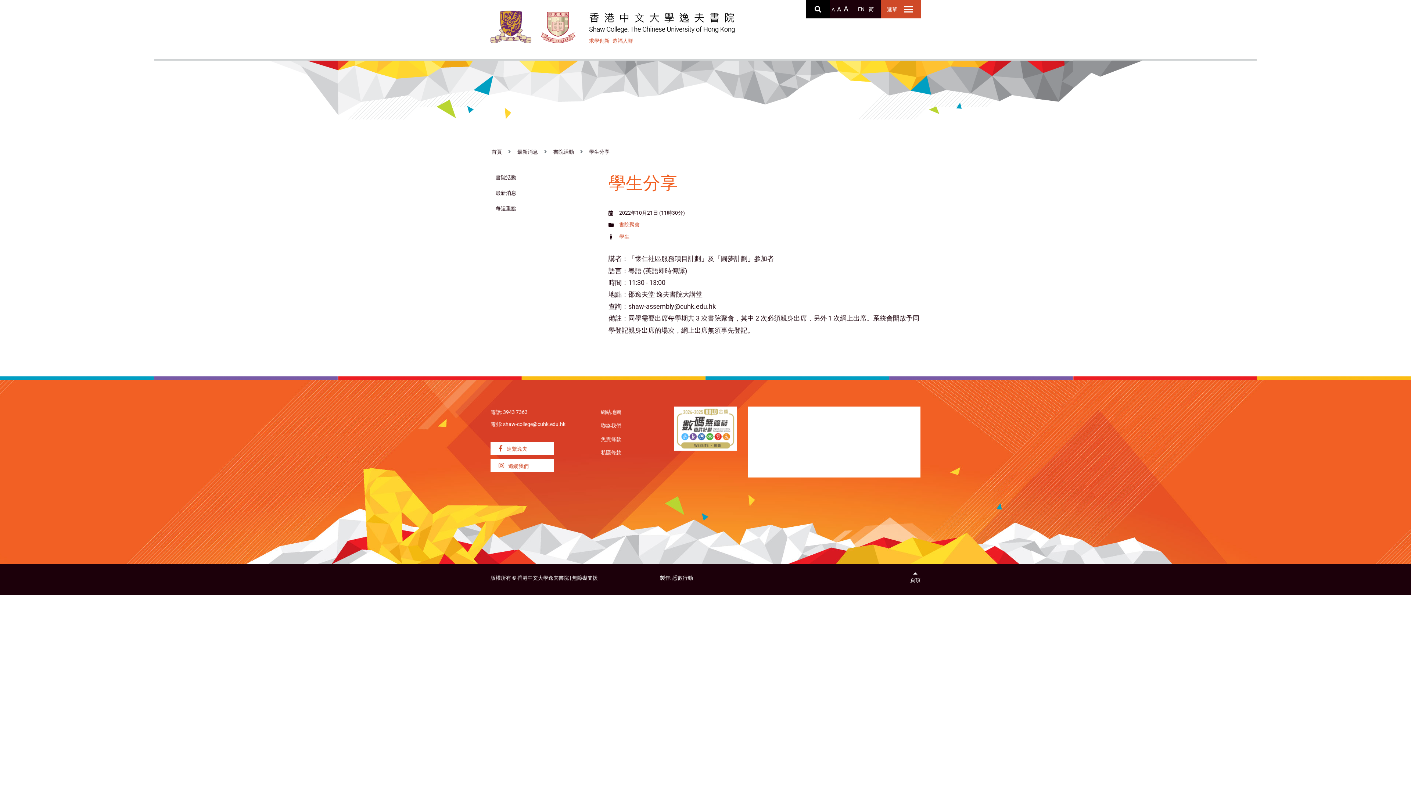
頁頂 (915, 580)
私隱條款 (611, 453)
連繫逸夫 (516, 449)
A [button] (833, 10)
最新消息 (527, 152)
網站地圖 (611, 412)
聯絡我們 (611, 426)
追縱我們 (518, 466)
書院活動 (563, 152)
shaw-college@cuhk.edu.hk (534, 424)
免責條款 (611, 439)
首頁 (497, 152)
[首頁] (558, 27)
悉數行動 (682, 578)
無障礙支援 (585, 578)
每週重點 (506, 208)
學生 (624, 237)
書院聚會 (629, 225)
